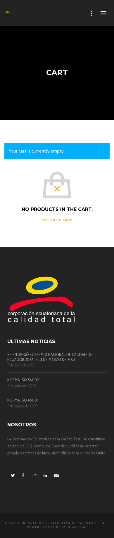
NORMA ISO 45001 (22, 400)
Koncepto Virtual (69, 527)
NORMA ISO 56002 (23, 380)
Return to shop (57, 220)
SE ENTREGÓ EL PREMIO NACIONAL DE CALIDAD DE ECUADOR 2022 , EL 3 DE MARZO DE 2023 (49, 357)
